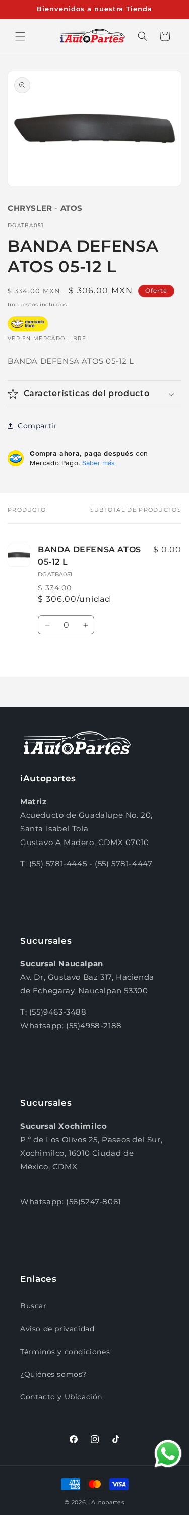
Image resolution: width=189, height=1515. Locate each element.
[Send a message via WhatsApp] (168, 1454)
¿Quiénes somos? (53, 1374)
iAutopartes (106, 1502)
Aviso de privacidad (57, 1328)
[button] (20, 36)
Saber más (98, 463)
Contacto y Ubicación (61, 1396)
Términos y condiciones (65, 1351)
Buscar (33, 1305)
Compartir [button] (37, 425)
